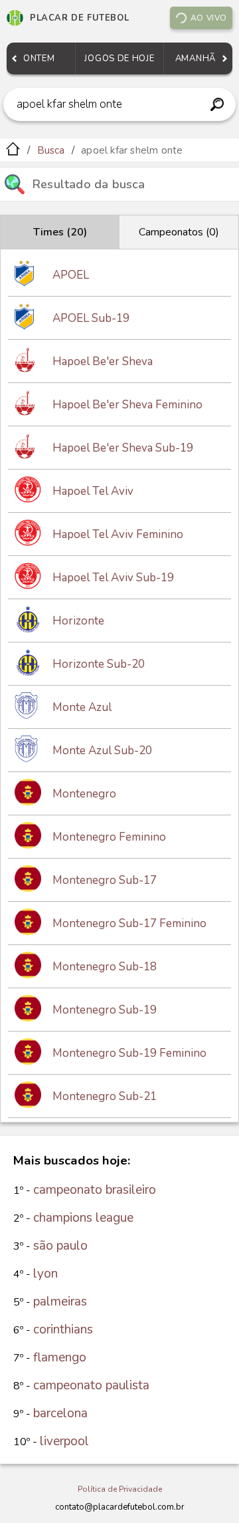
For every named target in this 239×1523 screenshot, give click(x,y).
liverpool (64, 1441)
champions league (83, 1217)
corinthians (63, 1329)
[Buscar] (216, 104)
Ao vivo (209, 18)
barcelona (60, 1413)
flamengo (59, 1357)
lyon (45, 1273)
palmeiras (60, 1301)
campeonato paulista (91, 1385)
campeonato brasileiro (94, 1189)
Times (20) (60, 232)
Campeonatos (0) (179, 232)
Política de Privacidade (120, 1489)
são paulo (60, 1245)
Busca (51, 150)
